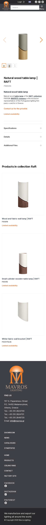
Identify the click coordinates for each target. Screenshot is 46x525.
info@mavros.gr (17, 421)
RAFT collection (35, 96)
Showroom (9, 433)
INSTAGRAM (10, 491)
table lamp (19, 96)
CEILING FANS (10, 466)
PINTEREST (9, 500)
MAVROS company (18, 98)
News (6, 438)
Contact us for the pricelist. (16, 108)
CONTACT (8, 471)
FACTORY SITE (10, 476)
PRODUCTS (9, 460)
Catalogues (9, 443)
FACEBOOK (9, 483)
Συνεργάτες (9, 448)
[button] (41, 40)
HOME (6, 455)
